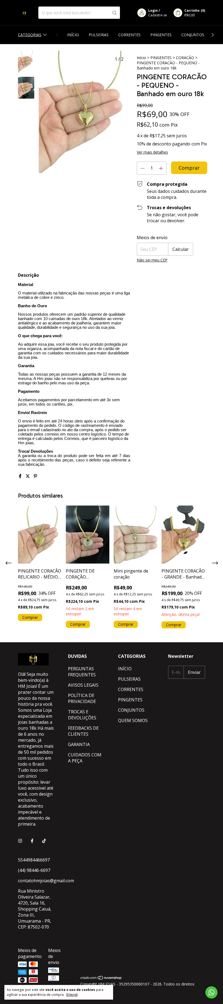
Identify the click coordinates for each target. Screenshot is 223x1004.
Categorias (29, 34)
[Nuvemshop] (101, 978)
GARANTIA (79, 744)
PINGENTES (161, 34)
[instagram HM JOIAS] (20, 841)
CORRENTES (129, 34)
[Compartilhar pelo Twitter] (28, 476)
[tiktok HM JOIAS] (44, 841)
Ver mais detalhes (152, 152)
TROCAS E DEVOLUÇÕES (82, 715)
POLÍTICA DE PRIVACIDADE (82, 698)
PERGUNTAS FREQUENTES (82, 672)
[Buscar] (114, 13)
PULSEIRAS (99, 34)
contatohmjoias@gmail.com (46, 881)
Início (141, 57)
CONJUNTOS (192, 34)
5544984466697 (34, 860)
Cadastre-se (157, 15)
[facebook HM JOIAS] (32, 841)
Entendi (72, 995)
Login (153, 10)
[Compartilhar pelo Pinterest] (35, 476)
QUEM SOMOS (133, 720)
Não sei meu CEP (152, 260)
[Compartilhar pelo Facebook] (20, 476)
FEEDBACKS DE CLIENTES (83, 731)
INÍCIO (73, 34)
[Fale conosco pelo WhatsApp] (211, 992)
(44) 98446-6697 (34, 870)
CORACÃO (185, 57)
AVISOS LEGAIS (83, 685)
